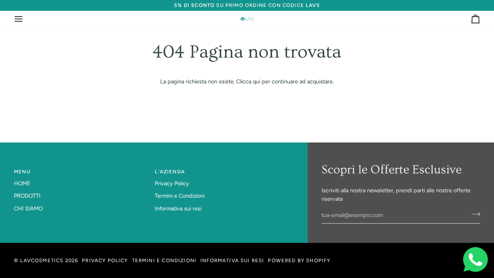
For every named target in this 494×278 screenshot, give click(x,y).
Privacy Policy (172, 183)
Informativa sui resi (178, 208)
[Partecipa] (473, 214)
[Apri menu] (25, 19)
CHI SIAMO (28, 208)
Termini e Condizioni (180, 195)
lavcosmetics (41, 260)
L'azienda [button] (170, 172)
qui (256, 81)
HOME (22, 183)
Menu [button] (22, 172)
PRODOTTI (27, 195)
